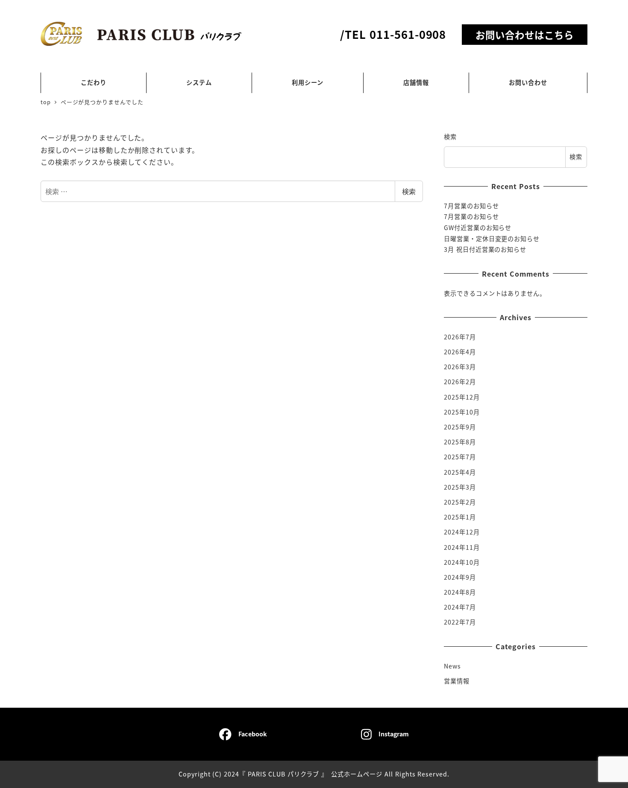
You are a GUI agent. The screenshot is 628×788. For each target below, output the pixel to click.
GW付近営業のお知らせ (478, 227)
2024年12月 (462, 532)
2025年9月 (460, 427)
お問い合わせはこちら (524, 34)
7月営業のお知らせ (471, 205)
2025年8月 (460, 442)
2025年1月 (460, 517)
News (452, 666)
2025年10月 (462, 412)
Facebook (252, 734)
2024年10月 (462, 562)
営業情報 (457, 681)
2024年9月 (460, 577)
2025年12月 (462, 397)
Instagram (394, 734)
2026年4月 (460, 351)
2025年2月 (460, 502)
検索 (409, 191)
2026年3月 (460, 366)
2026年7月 (460, 337)
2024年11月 (462, 547)
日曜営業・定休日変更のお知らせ (492, 238)
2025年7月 (460, 456)
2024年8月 (460, 592)
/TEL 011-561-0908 (393, 34)
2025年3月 (460, 487)
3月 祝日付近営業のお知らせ (485, 249)
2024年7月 (460, 607)
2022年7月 (460, 622)
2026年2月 (460, 381)
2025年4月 (460, 472)
